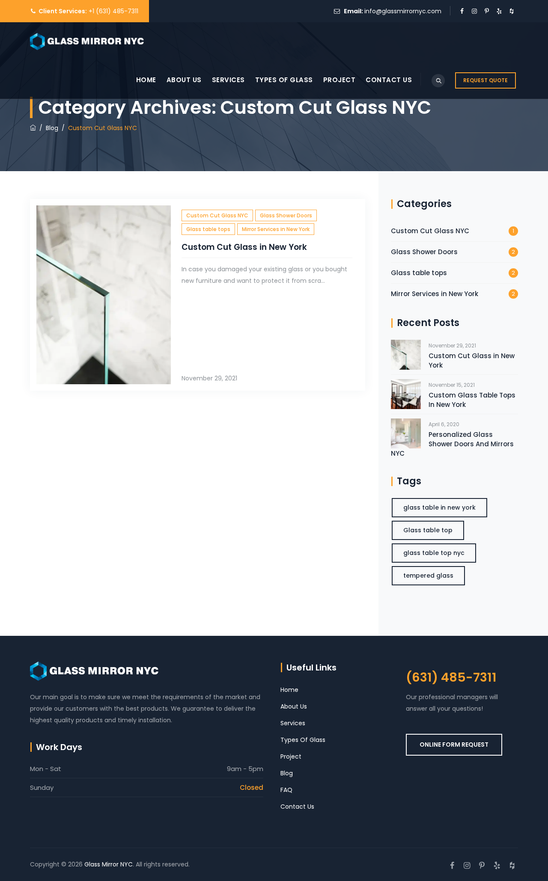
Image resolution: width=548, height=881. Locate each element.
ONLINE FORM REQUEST (454, 744)
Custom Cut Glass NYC (217, 215)
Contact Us (389, 79)
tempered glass (428, 575)
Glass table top (428, 530)
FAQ (286, 790)
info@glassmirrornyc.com (402, 11)
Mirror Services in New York (276, 229)
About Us (184, 79)
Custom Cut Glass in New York (244, 247)
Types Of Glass (284, 79)
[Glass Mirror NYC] (87, 41)
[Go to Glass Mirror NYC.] (33, 128)
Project (339, 79)
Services (228, 79)
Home (146, 79)
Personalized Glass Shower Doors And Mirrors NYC (452, 444)
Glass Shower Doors (286, 215)
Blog (286, 773)
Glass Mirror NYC (108, 864)
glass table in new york (439, 507)
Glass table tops (208, 229)
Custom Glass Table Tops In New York (472, 400)
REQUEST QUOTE (485, 80)
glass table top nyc (434, 553)
